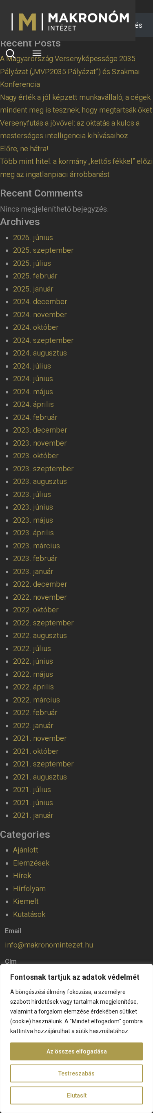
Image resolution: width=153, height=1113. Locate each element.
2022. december (40, 584)
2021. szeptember (43, 764)
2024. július (32, 366)
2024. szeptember (43, 340)
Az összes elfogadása (77, 1051)
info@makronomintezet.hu (49, 945)
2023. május (33, 520)
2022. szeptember (43, 622)
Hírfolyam (29, 888)
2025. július (32, 263)
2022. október (36, 609)
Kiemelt (26, 901)
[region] (76, 1038)
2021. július (32, 789)
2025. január (33, 289)
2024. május (33, 391)
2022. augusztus (40, 635)
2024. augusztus (40, 353)
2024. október (36, 327)
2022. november (40, 597)
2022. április (33, 686)
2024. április (33, 404)
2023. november (40, 443)
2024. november (40, 314)
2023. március (36, 545)
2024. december (40, 301)
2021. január (33, 815)
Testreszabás (76, 1073)
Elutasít (76, 1095)
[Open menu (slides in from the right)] (36, 53)
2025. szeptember (43, 250)
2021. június (33, 802)
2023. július (32, 494)
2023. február (35, 558)
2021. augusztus (40, 777)
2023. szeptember (43, 468)
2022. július (32, 648)
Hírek (22, 875)
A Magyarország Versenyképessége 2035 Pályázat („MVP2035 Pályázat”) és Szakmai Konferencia (70, 71)
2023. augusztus (40, 481)
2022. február (35, 712)
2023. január (33, 571)
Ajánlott (25, 850)
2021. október (36, 751)
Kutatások (29, 914)
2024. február (35, 417)
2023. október (36, 455)
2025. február (35, 276)
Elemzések (31, 863)
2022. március (36, 700)
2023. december (40, 430)
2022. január (33, 725)
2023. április (33, 532)
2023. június (33, 507)
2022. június (33, 661)
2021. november (40, 738)
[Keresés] (10, 53)
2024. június (33, 378)
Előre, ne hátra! (24, 148)
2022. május (33, 674)
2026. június (33, 237)
